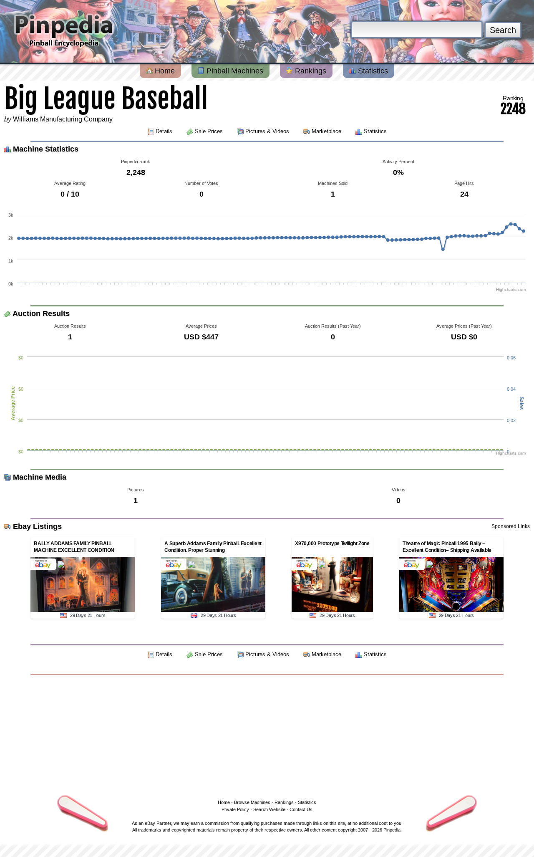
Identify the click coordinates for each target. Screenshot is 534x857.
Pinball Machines (233, 71)
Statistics (372, 71)
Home (164, 71)
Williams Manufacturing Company (63, 119)
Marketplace (326, 131)
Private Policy (235, 809)
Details (164, 131)
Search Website (269, 809)
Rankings (309, 71)
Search (503, 30)
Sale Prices (208, 131)
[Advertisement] (267, 735)
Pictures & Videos (267, 131)
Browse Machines (252, 802)
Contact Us (301, 809)
